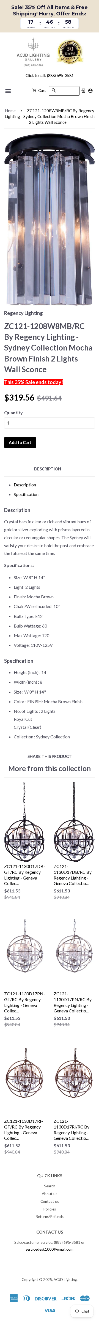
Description (47, 468)
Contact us (49, 1201)
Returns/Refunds (49, 1216)
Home (10, 110)
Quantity (13, 412)
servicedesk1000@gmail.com (49, 1249)
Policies (49, 1209)
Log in (83, 90)
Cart (41, 90)
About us (49, 1193)
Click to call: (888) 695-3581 (50, 75)
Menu (8, 91)
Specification (26, 494)
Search (49, 1186)
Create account (90, 90)
